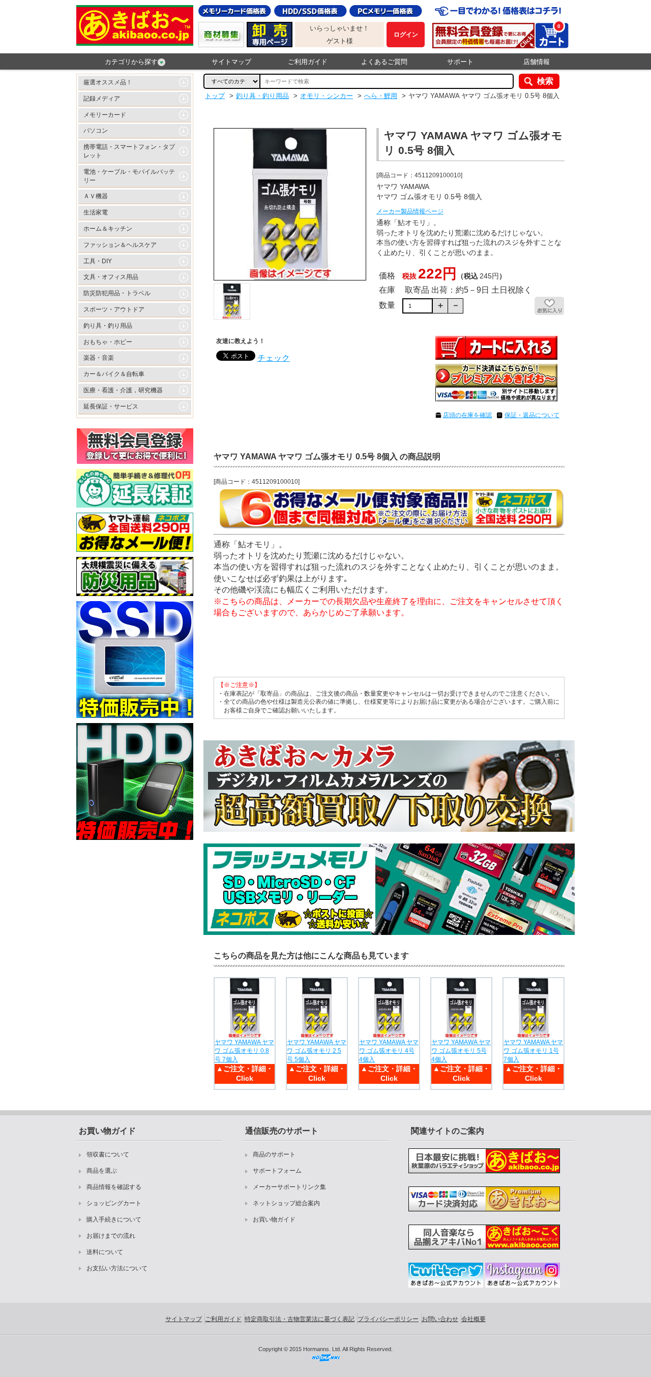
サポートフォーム (277, 1170)
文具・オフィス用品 (110, 276)
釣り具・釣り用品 (107, 325)
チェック (273, 358)
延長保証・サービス (110, 406)
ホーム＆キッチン (107, 228)
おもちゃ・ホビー (107, 342)
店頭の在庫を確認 (467, 415)
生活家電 (95, 212)
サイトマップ (231, 62)
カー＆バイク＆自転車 (113, 374)
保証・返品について (532, 415)
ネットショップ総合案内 (286, 1203)
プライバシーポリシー (388, 1319)
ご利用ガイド (308, 62)
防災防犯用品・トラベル (117, 293)
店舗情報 (536, 62)
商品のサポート (274, 1154)
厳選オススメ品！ (107, 82)
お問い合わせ (440, 1319)
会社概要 (473, 1319)
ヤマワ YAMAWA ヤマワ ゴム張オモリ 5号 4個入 (461, 1051)
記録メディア (101, 98)
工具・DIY (97, 261)
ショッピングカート (113, 1203)
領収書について (107, 1154)
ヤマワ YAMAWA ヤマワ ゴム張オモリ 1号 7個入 (533, 1051)
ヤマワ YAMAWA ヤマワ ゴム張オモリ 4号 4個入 (389, 1051)
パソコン (95, 130)
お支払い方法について (116, 1268)
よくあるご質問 (384, 62)
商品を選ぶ (101, 1170)
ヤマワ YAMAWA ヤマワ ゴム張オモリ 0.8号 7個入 (244, 1051)
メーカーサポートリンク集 (289, 1187)
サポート (460, 62)
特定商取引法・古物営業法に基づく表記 (299, 1319)
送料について (104, 1252)
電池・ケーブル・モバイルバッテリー (129, 176)
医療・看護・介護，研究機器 (123, 390)
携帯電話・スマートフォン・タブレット (129, 151)
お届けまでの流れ (110, 1235)
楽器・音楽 (98, 357)
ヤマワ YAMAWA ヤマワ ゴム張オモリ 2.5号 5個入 (316, 1051)
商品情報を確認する (113, 1187)
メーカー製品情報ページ (409, 211)
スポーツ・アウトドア (113, 309)
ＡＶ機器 (95, 196)
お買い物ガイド (274, 1219)
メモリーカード (104, 114)
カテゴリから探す (131, 62)
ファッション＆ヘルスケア (120, 244)
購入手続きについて (113, 1219)
